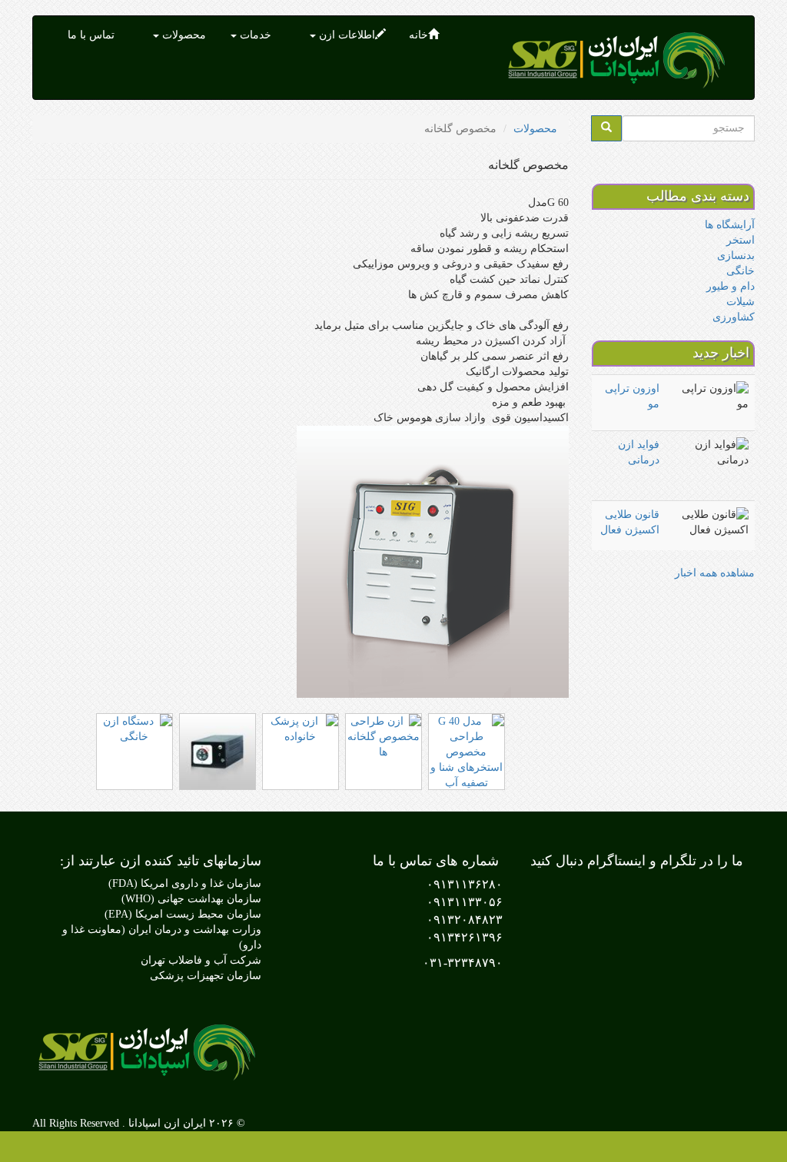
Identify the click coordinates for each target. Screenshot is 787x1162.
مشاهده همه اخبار (715, 573)
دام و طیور (730, 286)
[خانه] (621, 57)
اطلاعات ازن (345, 35)
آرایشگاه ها (730, 225)
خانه (418, 35)
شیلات (740, 301)
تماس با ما (91, 35)
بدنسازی (736, 255)
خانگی (740, 271)
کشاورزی (733, 317)
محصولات (182, 35)
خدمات (254, 35)
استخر (740, 240)
